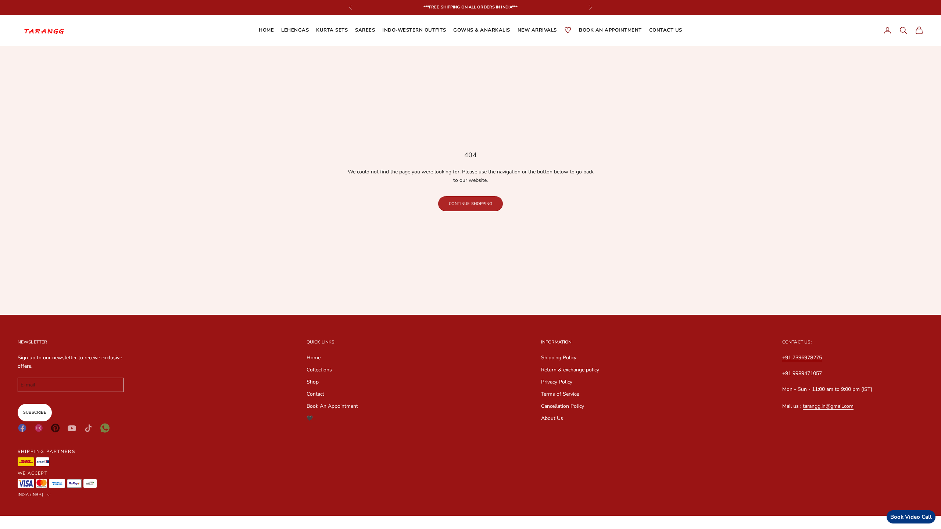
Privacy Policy (556, 381)
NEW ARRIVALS (537, 30)
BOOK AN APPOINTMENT (610, 30)
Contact (315, 394)
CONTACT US (665, 30)
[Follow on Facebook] (22, 427)
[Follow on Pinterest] (55, 427)
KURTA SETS (332, 30)
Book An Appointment (332, 406)
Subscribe (34, 412)
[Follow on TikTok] (88, 428)
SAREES (365, 30)
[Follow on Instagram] (38, 427)
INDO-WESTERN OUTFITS (414, 30)
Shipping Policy (558, 357)
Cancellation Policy (562, 406)
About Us (552, 418)
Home (266, 30)
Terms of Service (560, 394)
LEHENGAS (295, 30)
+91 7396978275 (802, 357)
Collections (319, 369)
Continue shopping (471, 203)
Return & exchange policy (570, 369)
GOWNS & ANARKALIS (481, 30)
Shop (313, 381)
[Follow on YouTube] (71, 428)
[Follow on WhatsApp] (105, 427)
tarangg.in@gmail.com (828, 406)
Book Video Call (911, 517)
